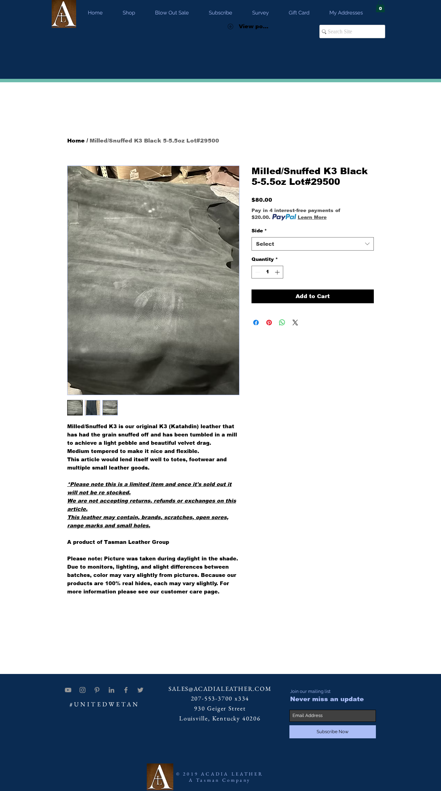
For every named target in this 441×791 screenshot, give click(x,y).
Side (259, 230)
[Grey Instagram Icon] (82, 690)
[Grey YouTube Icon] (68, 690)
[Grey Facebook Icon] (126, 690)
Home (76, 141)
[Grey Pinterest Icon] (97, 690)
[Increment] (278, 272)
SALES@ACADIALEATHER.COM (219, 689)
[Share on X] (295, 322)
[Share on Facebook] (256, 322)
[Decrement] (257, 272)
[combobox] (313, 244)
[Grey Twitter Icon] (140, 690)
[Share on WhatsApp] (282, 322)
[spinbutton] (267, 272)
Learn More (312, 217)
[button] (380, 6)
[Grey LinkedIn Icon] (111, 690)
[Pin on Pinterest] (269, 322)
